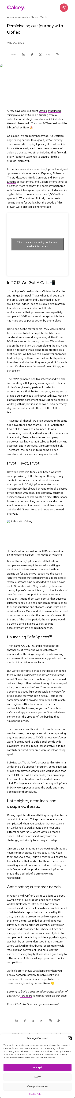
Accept (37, 1067)
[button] (70, 1038)
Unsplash (53, 1004)
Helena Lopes (35, 1004)
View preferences (37, 1086)
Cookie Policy (36, 1094)
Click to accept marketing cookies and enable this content (37, 244)
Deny (37, 1077)
